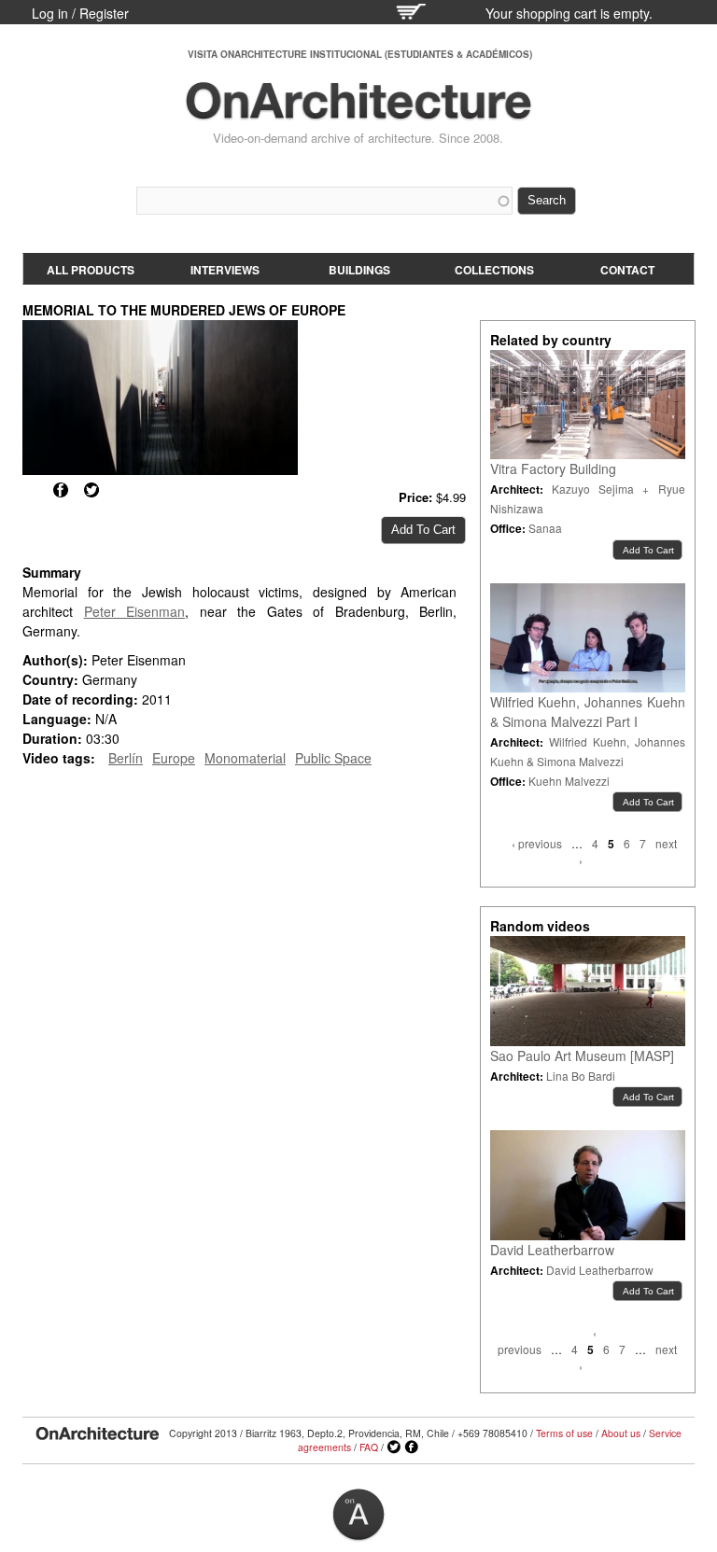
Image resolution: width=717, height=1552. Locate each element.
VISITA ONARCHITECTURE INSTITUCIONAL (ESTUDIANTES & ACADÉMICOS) (360, 54)
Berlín (125, 757)
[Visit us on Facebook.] (411, 1447)
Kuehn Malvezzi (569, 781)
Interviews (225, 269)
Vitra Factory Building (553, 468)
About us (620, 1433)
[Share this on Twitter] (91, 489)
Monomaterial (245, 757)
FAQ (368, 1447)
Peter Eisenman (135, 611)
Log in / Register (80, 13)
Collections (494, 269)
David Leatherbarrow (552, 1249)
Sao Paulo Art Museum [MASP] (582, 1055)
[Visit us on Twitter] (394, 1447)
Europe (173, 757)
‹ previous (537, 843)
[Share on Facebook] (60, 489)
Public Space (333, 757)
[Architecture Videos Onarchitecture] (358, 112)
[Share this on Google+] (29, 489)
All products (90, 269)
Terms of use (564, 1433)
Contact (627, 269)
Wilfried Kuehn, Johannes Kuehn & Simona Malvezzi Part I (587, 711)
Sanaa (545, 528)
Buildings (359, 269)
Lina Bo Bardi (580, 1076)
